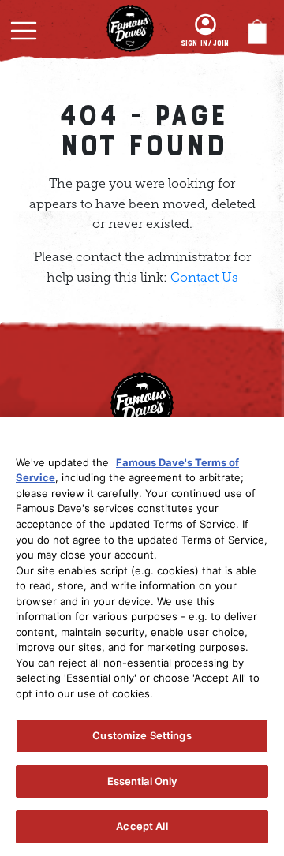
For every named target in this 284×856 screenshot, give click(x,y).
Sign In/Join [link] (205, 43)
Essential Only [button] (142, 781)
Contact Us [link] (204, 277)
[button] (23, 31)
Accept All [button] (141, 826)
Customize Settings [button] (141, 735)
